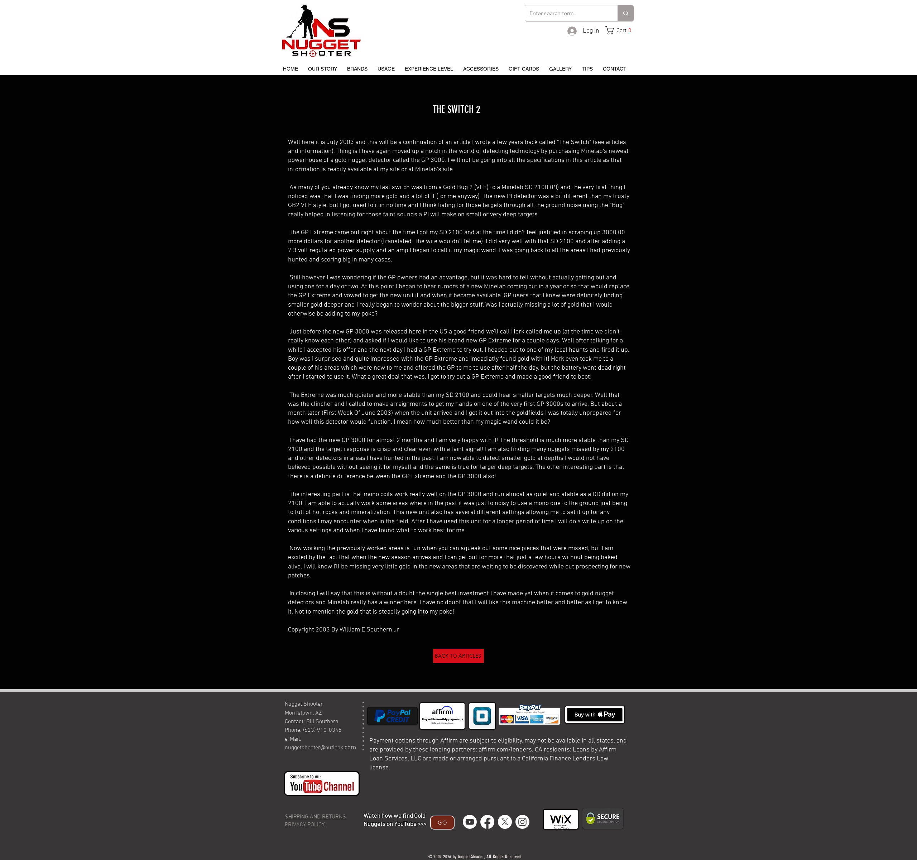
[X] (505, 822)
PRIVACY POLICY (305, 824)
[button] (621, 30)
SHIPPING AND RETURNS (315, 817)
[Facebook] (487, 822)
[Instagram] (522, 822)
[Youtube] (470, 822)
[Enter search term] (626, 13)
